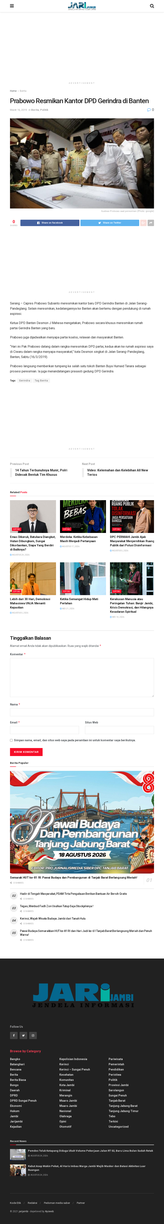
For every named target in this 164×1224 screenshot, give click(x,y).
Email (15, 722)
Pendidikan (116, 1069)
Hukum (14, 1111)
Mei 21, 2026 (68, 609)
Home (13, 91)
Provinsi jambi (119, 1085)
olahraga (65, 1116)
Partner (81, 1202)
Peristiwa (115, 1074)
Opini (16, 529)
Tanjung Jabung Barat (123, 1105)
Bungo (14, 1085)
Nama (15, 704)
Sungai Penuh (118, 1095)
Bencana (15, 1069)
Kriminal (65, 1090)
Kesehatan (66, 1074)
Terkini (113, 1121)
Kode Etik (15, 1202)
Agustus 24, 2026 (20, 555)
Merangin (65, 1095)
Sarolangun (116, 1090)
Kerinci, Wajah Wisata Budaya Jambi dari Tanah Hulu (53, 918)
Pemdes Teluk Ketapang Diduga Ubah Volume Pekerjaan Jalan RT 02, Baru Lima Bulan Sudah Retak (90, 1150)
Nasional (65, 1111)
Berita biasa (18, 1079)
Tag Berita (41, 380)
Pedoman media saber (57, 1202)
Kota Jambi (66, 1085)
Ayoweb (49, 1211)
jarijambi (23, 1211)
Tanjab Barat (117, 1100)
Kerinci (64, 1064)
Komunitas (66, 1079)
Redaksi (32, 1202)
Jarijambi (16, 1121)
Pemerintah (116, 1064)
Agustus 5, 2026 (120, 551)
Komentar (18, 654)
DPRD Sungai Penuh (23, 1100)
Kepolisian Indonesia (73, 1059)
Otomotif (65, 1126)
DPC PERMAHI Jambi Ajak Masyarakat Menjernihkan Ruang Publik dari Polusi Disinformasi (132, 541)
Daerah (15, 1090)
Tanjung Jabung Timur (124, 1111)
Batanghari (17, 1064)
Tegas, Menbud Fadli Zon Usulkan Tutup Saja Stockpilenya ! (56, 906)
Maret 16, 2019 (18, 109)
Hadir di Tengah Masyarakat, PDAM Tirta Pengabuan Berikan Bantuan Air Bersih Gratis (73, 893)
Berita (23, 91)
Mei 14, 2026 (118, 617)
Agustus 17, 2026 (70, 546)
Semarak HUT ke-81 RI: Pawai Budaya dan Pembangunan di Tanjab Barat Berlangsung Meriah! (73, 877)
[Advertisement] (82, 46)
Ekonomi (16, 1105)
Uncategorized (119, 1126)
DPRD (14, 1095)
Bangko (15, 1059)
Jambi (14, 1116)
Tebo (112, 1116)
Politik (44, 109)
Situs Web (91, 722)
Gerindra (24, 380)
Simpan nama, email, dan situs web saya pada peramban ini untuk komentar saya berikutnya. (75, 740)
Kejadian (16, 1126)
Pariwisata (116, 1059)
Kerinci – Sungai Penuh (74, 1069)
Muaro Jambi (68, 1100)
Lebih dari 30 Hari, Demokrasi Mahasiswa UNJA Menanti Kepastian (30, 603)
